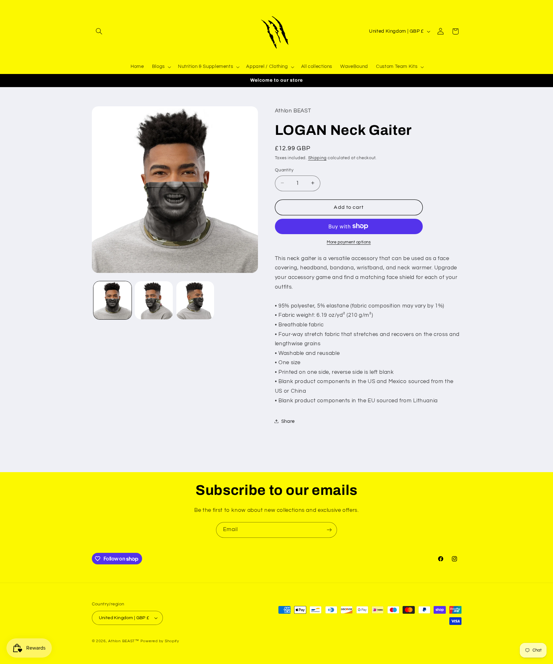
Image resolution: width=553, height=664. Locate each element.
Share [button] (288, 421)
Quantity (284, 170)
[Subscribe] (329, 530)
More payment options (349, 242)
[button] (99, 31)
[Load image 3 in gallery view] (195, 300)
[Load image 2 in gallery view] (154, 300)
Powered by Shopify (159, 641)
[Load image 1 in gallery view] (112, 300)
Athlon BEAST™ (123, 641)
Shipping (317, 158)
